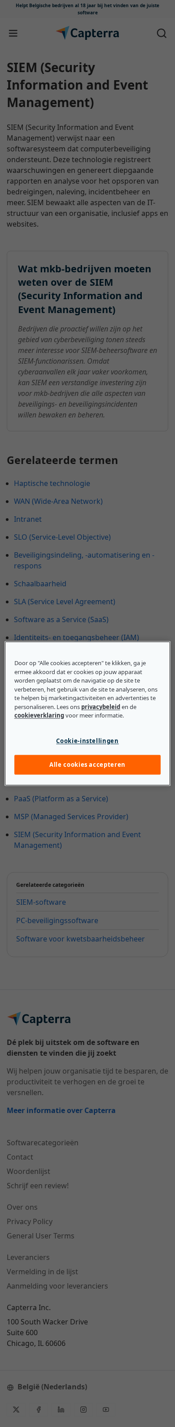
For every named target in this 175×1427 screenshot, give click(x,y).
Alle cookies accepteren (87, 765)
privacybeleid (100, 707)
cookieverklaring (39, 716)
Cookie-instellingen (87, 741)
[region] (87, 713)
